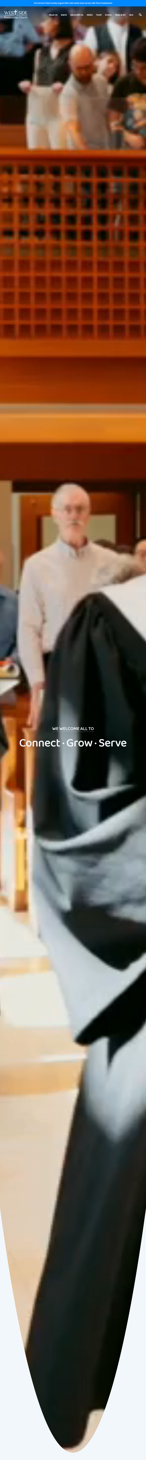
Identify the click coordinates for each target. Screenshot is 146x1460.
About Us (53, 14)
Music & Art (120, 14)
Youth (99, 14)
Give (131, 14)
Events (108, 14)
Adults (90, 14)
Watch (64, 14)
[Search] (140, 14)
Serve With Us (76, 14)
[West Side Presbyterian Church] (15, 14)
